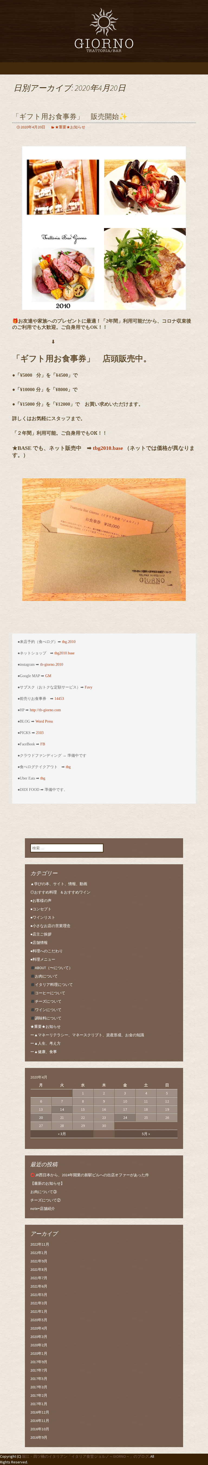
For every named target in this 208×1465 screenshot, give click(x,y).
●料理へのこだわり (46, 950)
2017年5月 (38, 1378)
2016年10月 (39, 1429)
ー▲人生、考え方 (45, 1043)
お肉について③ (43, 1191)
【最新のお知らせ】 (47, 1183)
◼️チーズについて (45, 1001)
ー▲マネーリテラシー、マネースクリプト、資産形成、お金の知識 (87, 1034)
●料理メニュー (42, 959)
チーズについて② (45, 1200)
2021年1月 (38, 1311)
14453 (59, 699)
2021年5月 (38, 1294)
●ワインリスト (42, 917)
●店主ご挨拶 (40, 934)
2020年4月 (38, 1328)
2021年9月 (38, 1261)
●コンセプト (40, 909)
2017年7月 (38, 1370)
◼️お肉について (44, 976)
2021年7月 (38, 1277)
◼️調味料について (45, 1018)
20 (41, 1117)
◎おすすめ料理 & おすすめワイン (60, 892)
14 (62, 1109)
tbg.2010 (69, 642)
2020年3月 (38, 1336)
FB (42, 744)
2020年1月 (38, 1353)
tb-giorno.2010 (51, 664)
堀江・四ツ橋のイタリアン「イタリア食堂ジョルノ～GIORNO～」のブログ (85, 1456)
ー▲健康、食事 (43, 1051)
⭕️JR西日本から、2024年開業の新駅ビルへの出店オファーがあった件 (89, 1174)
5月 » (146, 1133)
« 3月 (62, 1133)
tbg (68, 767)
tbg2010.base (108, 448)
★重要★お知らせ (70, 127)
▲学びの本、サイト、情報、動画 (58, 883)
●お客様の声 (40, 900)
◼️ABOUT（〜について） (51, 967)
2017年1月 (38, 1403)
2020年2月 (38, 1345)
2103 (40, 733)
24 (125, 1117)
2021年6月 (38, 1286)
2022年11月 (39, 1244)
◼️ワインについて (45, 1009)
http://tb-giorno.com (45, 710)
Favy (88, 687)
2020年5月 (38, 1319)
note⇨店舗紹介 (42, 1208)
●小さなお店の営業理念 (50, 925)
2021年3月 (38, 1303)
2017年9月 (38, 1361)
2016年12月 (39, 1412)
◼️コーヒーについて (47, 992)
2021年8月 (38, 1269)
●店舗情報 (39, 942)
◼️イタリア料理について (51, 984)
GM (48, 676)
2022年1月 (38, 1252)
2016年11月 (39, 1420)
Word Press (44, 721)
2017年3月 (38, 1387)
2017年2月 (38, 1395)
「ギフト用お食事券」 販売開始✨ (70, 116)
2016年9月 (38, 1437)
